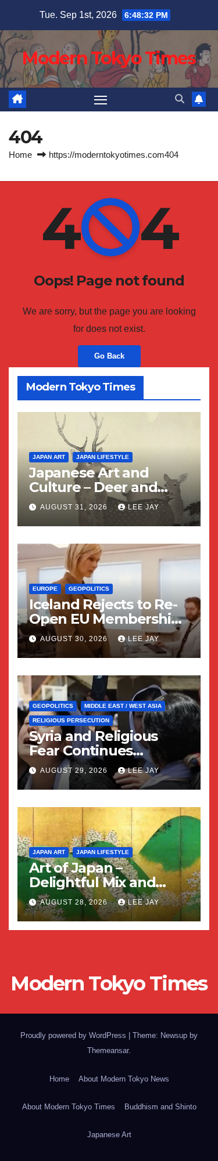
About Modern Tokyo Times (68, 1106)
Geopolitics (89, 588)
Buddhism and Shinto (160, 1106)
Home (20, 155)
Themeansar (107, 1050)
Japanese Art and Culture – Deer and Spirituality (93, 487)
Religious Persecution (71, 720)
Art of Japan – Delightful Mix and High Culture (92, 882)
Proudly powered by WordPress (74, 1035)
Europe (45, 588)
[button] (179, 99)
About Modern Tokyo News (123, 1079)
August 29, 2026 (75, 770)
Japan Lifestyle (102, 457)
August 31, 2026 (75, 507)
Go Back (109, 356)
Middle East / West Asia (123, 706)
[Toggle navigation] (100, 100)
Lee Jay (143, 507)
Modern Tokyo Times (108, 58)
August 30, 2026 (75, 639)
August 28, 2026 (75, 902)
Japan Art (49, 457)
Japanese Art (109, 1134)
